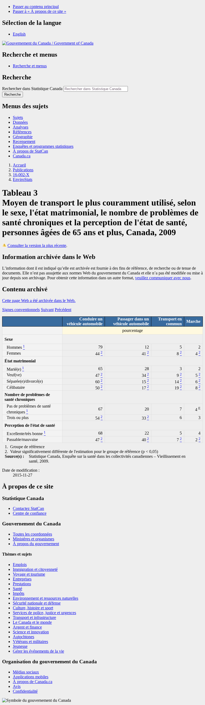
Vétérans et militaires (30, 641)
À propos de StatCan (30, 151)
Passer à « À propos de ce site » (39, 11)
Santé (17, 588)
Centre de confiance (29, 513)
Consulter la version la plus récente (36, 245)
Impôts (18, 593)
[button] (30, 66)
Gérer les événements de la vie (38, 651)
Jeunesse (20, 646)
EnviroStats (22, 179)
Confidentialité (25, 691)
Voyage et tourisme (29, 574)
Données (20, 122)
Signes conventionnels (21, 309)
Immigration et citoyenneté (35, 569)
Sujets (18, 117)
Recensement (24, 141)
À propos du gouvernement (36, 543)
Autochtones (23, 636)
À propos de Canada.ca (32, 681)
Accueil (19, 165)
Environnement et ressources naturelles (45, 598)
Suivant (47, 309)
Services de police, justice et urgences (44, 612)
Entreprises (22, 579)
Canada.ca (21, 156)
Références (22, 132)
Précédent (63, 309)
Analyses (20, 127)
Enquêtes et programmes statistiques (43, 146)
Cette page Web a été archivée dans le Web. (39, 300)
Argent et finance (27, 627)
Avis (17, 686)
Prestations (22, 584)
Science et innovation (31, 632)
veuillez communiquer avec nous (162, 278)
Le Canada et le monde (32, 622)
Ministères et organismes (33, 539)
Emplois (20, 564)
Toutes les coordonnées (32, 534)
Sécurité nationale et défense (37, 603)
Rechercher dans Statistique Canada (32, 88)
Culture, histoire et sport (33, 608)
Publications (23, 170)
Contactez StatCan (28, 508)
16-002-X (21, 174)
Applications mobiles (30, 677)
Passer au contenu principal (36, 6)
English (19, 34)
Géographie (23, 136)
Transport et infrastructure (34, 617)
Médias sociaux (26, 672)
